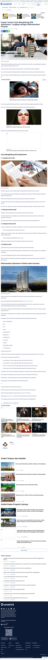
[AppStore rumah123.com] (4, 638)
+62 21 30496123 (36, 647)
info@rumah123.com (37, 645)
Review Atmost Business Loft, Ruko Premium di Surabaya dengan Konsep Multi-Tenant (31, 541)
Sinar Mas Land (15, 403)
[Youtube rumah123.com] (8, 608)
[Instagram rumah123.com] (6, 608)
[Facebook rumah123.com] (1, 608)
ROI (10, 403)
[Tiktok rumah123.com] (14, 609)
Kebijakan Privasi (18, 645)
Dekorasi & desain (12, 7)
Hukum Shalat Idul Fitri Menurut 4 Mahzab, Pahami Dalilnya (31, 474)
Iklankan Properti (11, 645)
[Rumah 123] (6, 4)
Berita (36, 1)
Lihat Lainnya (24, 550)
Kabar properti (5, 7)
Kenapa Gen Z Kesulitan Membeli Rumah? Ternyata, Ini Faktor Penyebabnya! (20, 585)
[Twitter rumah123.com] (4, 608)
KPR (9, 647)
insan (11, 595)
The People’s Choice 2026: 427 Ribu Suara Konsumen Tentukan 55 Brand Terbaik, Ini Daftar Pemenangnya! (30, 510)
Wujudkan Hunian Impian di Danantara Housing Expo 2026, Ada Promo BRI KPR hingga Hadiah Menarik (24, 559)
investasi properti (6, 403)
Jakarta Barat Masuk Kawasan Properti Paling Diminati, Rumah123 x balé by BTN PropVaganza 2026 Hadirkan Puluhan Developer (30, 531)
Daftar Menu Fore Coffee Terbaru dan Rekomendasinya (29, 495)
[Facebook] (2, 31)
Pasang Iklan (38, 4)
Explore (32, 1)
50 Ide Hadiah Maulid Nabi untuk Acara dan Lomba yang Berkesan (17, 568)
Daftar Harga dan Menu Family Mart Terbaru (27, 484)
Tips (18, 7)
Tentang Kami (3, 645)
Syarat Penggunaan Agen (20, 649)
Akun (46, 4)
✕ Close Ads (45, 657)
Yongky (23, 547)
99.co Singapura (28, 647)
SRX (26, 649)
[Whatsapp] (9, 31)
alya (10, 591)
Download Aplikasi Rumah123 (7, 1)
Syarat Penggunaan (19, 647)
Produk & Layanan (4, 647)
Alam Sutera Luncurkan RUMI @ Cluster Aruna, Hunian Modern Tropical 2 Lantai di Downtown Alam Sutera (30, 521)
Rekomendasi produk (24, 7)
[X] (4, 31)
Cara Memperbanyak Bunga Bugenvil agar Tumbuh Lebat (15, 597)
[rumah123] (24, 604)
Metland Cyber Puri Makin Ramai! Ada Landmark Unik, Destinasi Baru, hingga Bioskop (22, 572)
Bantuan (46, 1)
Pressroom (2, 653)
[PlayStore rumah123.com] (13, 639)
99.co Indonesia (28, 645)
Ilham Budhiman (25, 516)
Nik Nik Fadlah (12, 578)
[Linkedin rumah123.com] (11, 609)
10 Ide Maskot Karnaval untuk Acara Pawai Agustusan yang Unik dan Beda (19, 593)
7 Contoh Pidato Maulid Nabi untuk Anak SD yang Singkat (16, 576)
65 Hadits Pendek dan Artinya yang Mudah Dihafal (14, 589)
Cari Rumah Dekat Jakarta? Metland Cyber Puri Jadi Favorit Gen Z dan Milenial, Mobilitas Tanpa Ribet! (25, 563)
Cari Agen (23, 1)
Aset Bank (27, 1)
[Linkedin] (7, 31)
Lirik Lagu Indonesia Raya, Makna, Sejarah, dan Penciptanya (30, 463)
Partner (2, 649)
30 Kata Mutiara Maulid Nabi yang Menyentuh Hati (14, 580)
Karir (1, 651)
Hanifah (16, 28)
